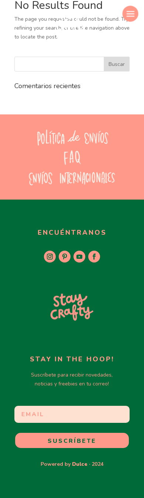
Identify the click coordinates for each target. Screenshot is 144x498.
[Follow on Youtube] (79, 257)
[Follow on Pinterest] (65, 257)
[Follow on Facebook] (94, 257)
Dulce (80, 464)
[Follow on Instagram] (50, 257)
